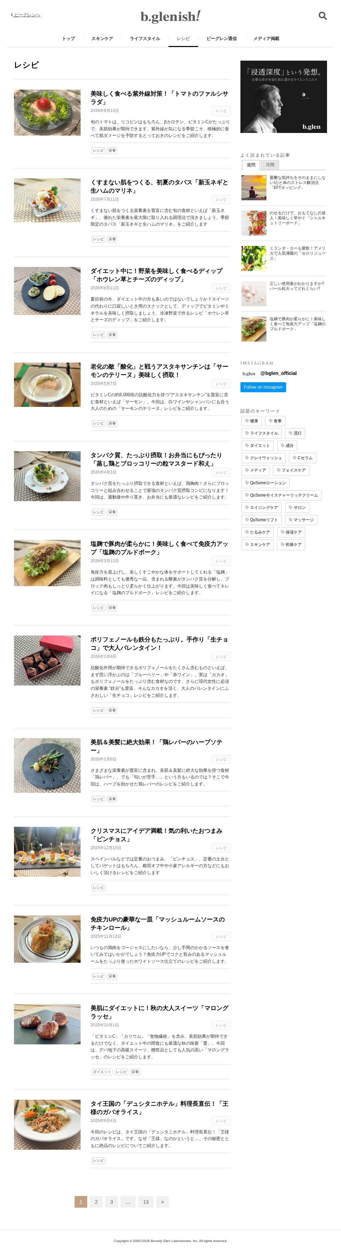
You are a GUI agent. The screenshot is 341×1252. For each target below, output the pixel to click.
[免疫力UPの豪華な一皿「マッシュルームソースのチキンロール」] (47, 939)
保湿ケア (293, 532)
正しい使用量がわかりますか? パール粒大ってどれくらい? (297, 286)
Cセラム (305, 458)
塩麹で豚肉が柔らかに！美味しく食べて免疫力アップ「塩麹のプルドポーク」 (298, 324)
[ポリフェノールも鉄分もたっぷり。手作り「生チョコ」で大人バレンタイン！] (47, 660)
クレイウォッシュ (265, 458)
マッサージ (303, 520)
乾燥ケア (293, 544)
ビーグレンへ (26, 14)
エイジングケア (263, 507)
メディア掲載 (266, 38)
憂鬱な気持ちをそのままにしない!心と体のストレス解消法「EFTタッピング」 (298, 182)
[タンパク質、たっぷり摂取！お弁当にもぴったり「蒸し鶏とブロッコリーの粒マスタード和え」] (47, 476)
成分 (289, 445)
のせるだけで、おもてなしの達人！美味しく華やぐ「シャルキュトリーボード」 (298, 218)
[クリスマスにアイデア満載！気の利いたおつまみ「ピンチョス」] (47, 852)
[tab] (251, 165)
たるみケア (259, 532)
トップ (68, 38)
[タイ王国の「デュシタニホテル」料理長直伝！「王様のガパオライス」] (47, 1125)
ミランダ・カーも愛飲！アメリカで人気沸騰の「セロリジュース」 (298, 253)
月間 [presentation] (270, 164)
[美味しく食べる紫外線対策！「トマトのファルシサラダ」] (47, 113)
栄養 (112, 150)
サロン (299, 507)
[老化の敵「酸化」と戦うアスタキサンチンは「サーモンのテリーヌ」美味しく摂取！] (47, 385)
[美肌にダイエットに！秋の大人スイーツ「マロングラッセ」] (47, 1024)
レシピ (183, 38)
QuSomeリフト (263, 520)
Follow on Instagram (263, 387)
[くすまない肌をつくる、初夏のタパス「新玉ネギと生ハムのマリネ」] (47, 200)
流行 (297, 433)
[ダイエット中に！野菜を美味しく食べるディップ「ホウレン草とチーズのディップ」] (47, 291)
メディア (257, 470)
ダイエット (102, 1072)
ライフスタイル (145, 38)
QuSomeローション (267, 483)
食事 (277, 421)
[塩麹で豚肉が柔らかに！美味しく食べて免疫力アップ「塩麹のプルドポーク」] (47, 563)
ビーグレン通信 (221, 38)
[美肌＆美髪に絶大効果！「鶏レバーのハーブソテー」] (47, 765)
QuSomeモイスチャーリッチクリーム (283, 495)
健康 (253, 421)
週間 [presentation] (251, 164)
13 (146, 1202)
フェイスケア (293, 470)
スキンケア (102, 38)
